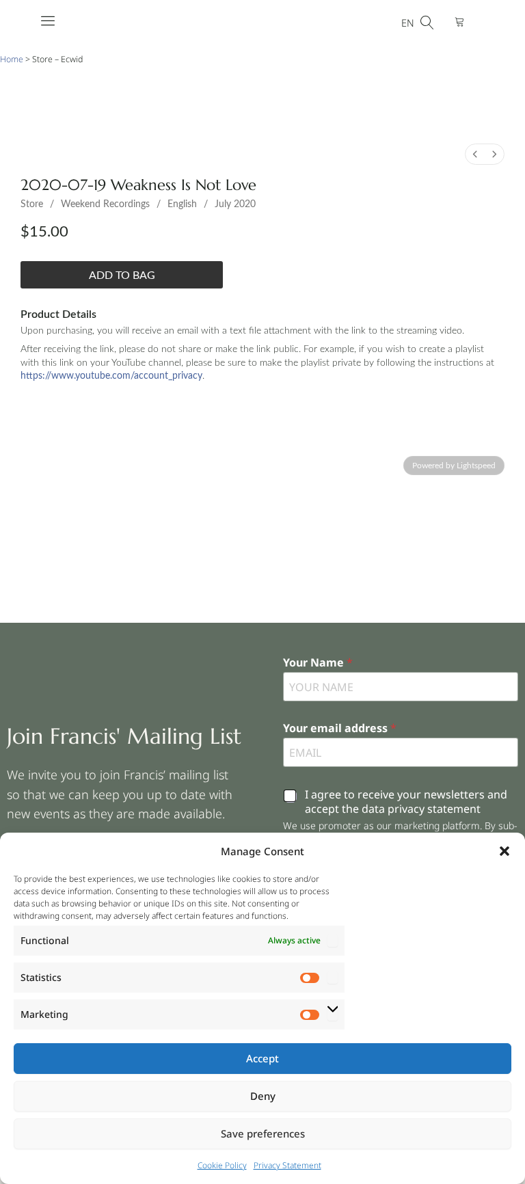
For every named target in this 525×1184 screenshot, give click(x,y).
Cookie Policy (222, 1165)
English (182, 204)
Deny (262, 1096)
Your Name (318, 662)
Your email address (339, 728)
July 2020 (235, 204)
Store (32, 204)
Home (11, 59)
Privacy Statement (287, 1165)
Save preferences (263, 1133)
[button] (504, 851)
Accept (262, 1058)
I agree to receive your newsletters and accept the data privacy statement (406, 802)
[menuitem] (475, 154)
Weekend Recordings (105, 204)
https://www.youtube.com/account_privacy (111, 376)
